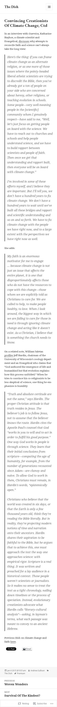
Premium (21, 673)
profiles (8, 355)
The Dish (11, 6)
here (13, 641)
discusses (24, 41)
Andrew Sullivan (38, 670)
